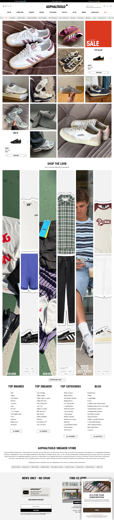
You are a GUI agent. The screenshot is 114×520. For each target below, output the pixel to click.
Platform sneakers (69, 409)
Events (89, 401)
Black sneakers (68, 395)
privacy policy (43, 513)
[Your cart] (111, 6)
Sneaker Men (79, 467)
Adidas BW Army (41, 401)
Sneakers (73, 18)
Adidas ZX (99, 467)
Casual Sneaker (68, 406)
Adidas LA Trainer (42, 409)
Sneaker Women (69, 467)
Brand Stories (91, 393)
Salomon (13, 419)
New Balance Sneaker (70, 398)
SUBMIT (97, 510)
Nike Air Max (40, 414)
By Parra (13, 409)
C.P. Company (15, 411)
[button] (89, 73)
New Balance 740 (42, 422)
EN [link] (3, 6)
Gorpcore (90, 430)
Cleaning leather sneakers (94, 411)
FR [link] (10, 6)
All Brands (16, 431)
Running (88, 18)
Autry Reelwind (53, 18)
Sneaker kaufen (16, 467)
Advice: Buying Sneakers (94, 424)
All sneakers (43, 431)
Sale (6, 18)
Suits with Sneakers (92, 427)
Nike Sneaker (35, 467)
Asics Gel (39, 406)
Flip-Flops (67, 422)
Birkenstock (14, 422)
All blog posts (98, 436)
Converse (13, 403)
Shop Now (99, 72)
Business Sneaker (69, 417)
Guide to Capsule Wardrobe (95, 419)
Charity (89, 395)
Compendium (91, 398)
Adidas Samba (21, 18)
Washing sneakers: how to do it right (97, 406)
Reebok (13, 401)
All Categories (70, 436)
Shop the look (102, 18)
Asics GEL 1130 (41, 424)
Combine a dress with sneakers (96, 403)
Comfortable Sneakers (94, 422)
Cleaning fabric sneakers (94, 409)
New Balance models (93, 414)
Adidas (13, 395)
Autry (12, 406)
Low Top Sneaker (69, 403)
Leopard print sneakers (70, 424)
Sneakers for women (70, 419)
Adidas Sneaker (45, 467)
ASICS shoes (68, 430)
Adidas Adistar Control (43, 398)
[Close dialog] (110, 480)
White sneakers (68, 393)
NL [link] (8, 6)
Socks (94, 18)
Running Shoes (68, 401)
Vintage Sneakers (92, 417)
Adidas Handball (31, 18)
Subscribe (36, 510)
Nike (12, 393)
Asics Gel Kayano (42, 403)
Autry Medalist (42, 18)
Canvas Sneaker (68, 411)
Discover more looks (56, 379)
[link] (57, 6)
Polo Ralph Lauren (16, 414)
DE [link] (6, 6)
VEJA (12, 417)
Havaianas (81, 18)
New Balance (14, 398)
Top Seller (12, 18)
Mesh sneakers (68, 427)
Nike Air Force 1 (41, 411)
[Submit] (87, 6)
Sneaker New (25, 467)
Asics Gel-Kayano (63, 18)
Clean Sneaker (68, 414)
